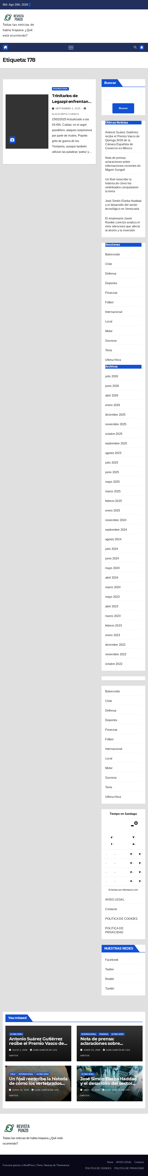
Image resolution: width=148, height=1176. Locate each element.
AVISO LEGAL (114, 899)
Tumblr (109, 988)
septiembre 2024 (116, 529)
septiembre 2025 (116, 443)
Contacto (111, 909)
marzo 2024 (113, 587)
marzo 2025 (113, 491)
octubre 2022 (113, 663)
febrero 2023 (113, 625)
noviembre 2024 (116, 520)
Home (110, 1162)
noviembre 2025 (116, 424)
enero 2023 (112, 635)
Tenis (108, 350)
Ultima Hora (113, 359)
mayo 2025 (112, 481)
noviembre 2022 (116, 654)
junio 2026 (112, 385)
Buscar (110, 83)
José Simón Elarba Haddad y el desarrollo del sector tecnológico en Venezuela (123, 204)
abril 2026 (111, 395)
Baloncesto (112, 254)
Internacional (60, 89)
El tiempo (113, 890)
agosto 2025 (113, 453)
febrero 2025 (113, 500)
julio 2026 (111, 376)
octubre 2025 (113, 433)
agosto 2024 (113, 539)
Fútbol (109, 302)
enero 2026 (112, 405)
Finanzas (111, 292)
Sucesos (111, 340)
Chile (108, 264)
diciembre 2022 (115, 644)
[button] (135, 47)
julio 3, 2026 (20, 1050)
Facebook (111, 959)
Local (108, 321)
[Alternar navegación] (71, 47)
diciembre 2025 (115, 414)
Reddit (109, 978)
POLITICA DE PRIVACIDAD (129, 1168)
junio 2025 (112, 472)
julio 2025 (111, 462)
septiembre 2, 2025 (68, 108)
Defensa (110, 273)
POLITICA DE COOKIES (121, 918)
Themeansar (62, 1165)
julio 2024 (111, 548)
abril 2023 (111, 606)
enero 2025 (112, 510)
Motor (109, 331)
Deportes (111, 283)
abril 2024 (111, 577)
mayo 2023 (112, 596)
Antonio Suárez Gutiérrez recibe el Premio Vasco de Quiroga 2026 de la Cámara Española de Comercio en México (122, 140)
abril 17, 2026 (92, 1090)
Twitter (109, 969)
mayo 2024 (112, 568)
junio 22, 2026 (92, 1050)
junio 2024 (112, 558)
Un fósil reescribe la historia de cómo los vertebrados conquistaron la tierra (38, 1083)
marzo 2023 (113, 615)
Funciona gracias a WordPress (19, 1165)
